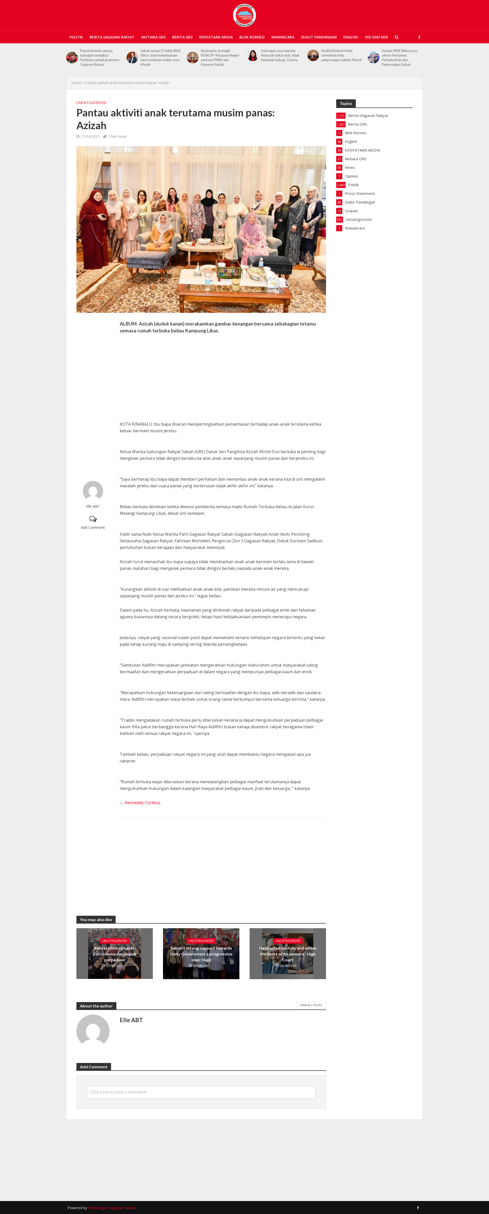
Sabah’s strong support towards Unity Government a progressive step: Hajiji (201, 954)
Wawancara (282, 37)
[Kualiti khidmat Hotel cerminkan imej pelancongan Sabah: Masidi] (253, 55)
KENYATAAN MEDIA (216, 37)
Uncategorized (91, 102)
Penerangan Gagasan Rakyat (112, 1207)
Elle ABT (93, 506)
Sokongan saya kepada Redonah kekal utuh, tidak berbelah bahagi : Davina (220, 55)
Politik (76, 37)
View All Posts (311, 1005)
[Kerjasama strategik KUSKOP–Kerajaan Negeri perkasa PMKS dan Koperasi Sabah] (132, 57)
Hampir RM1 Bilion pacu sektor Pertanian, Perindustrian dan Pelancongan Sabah (339, 57)
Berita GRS (182, 37)
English (350, 37)
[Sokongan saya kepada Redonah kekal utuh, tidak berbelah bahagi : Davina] (192, 55)
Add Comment (93, 527)
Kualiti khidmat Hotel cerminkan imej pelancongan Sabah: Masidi (281, 55)
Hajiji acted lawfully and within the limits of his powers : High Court (288, 954)
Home (76, 82)
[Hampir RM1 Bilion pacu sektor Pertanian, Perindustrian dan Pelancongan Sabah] (313, 57)
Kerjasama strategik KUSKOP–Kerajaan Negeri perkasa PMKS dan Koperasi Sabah (160, 57)
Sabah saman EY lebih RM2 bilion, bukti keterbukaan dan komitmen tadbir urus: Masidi (100, 57)
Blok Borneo (252, 37)
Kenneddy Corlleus (142, 802)
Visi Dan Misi (376, 37)
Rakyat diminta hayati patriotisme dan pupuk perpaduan (114, 954)
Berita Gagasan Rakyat (112, 37)
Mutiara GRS (153, 37)
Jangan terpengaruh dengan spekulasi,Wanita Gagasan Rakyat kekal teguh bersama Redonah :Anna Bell (402, 60)
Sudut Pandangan (319, 37)
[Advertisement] (93, 396)
